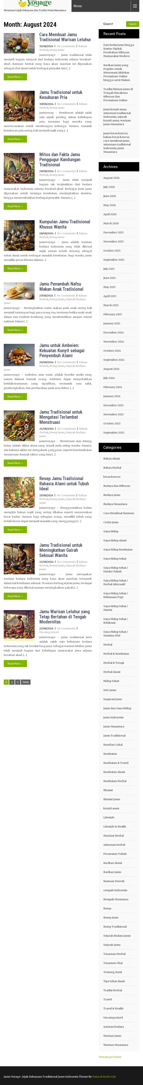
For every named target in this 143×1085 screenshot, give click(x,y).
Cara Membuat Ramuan (118, 513)
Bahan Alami (111, 458)
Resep (107, 908)
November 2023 (113, 414)
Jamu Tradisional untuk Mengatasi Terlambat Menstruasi (60, 417)
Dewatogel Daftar (110, 1057)
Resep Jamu (56, 50)
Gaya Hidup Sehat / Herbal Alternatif (115, 582)
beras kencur (112, 476)
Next (26, 682)
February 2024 (112, 387)
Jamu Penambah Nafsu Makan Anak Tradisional (61, 286)
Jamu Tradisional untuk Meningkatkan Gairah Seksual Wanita (60, 550)
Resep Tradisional (115, 926)
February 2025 (112, 314)
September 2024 (114, 359)
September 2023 (113, 432)
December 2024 (113, 332)
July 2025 (109, 269)
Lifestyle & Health (114, 826)
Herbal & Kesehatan (116, 653)
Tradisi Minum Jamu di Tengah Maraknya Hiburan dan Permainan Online (118, 94)
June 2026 (109, 196)
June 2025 (109, 278)
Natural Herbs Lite (104, 1076)
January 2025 (111, 323)
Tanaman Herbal (114, 954)
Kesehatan (110, 753)
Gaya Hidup (110, 531)
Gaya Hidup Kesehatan (118, 549)
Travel (107, 999)
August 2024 (111, 369)
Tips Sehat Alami (114, 981)
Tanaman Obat (113, 963)
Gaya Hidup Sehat (114, 558)
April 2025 (109, 296)
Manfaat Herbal (113, 835)
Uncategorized (49, 632)
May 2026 (109, 205)
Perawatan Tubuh (115, 854)
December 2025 (113, 232)
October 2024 (112, 350)
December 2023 (113, 405)
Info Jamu (109, 690)
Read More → (15, 76)
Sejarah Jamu (111, 944)
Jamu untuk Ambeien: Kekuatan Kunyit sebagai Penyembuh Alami (62, 350)
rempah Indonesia (115, 890)
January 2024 (111, 396)
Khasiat (108, 790)
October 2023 (111, 423)
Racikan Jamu (112, 872)
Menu (77, 6)
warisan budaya (113, 1026)
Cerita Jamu (110, 522)
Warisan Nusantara (115, 1045)
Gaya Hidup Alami (114, 540)
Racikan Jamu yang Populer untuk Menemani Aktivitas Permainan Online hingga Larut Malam (116, 72)
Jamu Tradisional (114, 735)
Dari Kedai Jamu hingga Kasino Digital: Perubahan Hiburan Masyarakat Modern (118, 50)
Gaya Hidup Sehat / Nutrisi (115, 608)
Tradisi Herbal (112, 990)
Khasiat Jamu (111, 799)
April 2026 (110, 214)
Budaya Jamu (111, 495)
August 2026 (111, 178)
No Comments (66, 46)
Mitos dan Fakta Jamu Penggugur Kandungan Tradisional (59, 159)
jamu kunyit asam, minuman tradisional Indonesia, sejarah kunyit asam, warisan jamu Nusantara (117, 117)
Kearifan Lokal (113, 744)
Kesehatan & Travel (115, 763)
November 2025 (113, 241)
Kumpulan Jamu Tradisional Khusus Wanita (64, 224)
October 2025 (112, 250)
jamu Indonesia (113, 717)
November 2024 (113, 341)
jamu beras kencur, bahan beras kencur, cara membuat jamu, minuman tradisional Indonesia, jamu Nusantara (117, 143)
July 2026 (109, 187)
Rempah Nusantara (115, 899)
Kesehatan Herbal (114, 781)
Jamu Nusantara (113, 726)
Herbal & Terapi (113, 662)
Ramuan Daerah (113, 881)
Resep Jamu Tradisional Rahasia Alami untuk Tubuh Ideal (64, 483)
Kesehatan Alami (114, 772)
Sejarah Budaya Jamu (117, 935)
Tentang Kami (112, 972)
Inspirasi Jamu (112, 699)
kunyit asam (111, 808)
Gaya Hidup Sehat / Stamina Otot (115, 633)
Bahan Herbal (112, 467)
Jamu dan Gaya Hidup (117, 708)
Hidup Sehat (111, 681)
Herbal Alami (111, 672)
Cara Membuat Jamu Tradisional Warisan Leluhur (65, 37)
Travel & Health (113, 1008)
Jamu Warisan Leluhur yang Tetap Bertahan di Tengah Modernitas (64, 617)
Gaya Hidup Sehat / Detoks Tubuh (115, 569)
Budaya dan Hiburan (116, 486)
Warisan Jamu (112, 1035)
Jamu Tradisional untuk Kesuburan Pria (60, 95)
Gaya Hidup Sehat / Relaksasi (115, 620)
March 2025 (111, 305)
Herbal (107, 644)
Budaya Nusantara (115, 504)
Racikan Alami (112, 863)
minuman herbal (114, 844)
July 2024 (109, 378)
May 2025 (109, 287)
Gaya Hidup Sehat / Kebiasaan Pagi (115, 595)
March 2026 (111, 223)
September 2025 (113, 259)
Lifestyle (108, 817)
